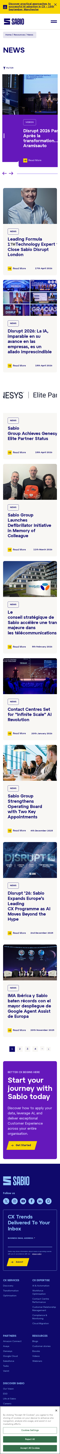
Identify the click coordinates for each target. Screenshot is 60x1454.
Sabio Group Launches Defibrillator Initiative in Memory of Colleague (29, 525)
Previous (4, 173)
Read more (19, 268)
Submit (20, 1262)
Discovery (8, 1286)
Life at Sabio (9, 1399)
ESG (5, 1394)
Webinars (37, 1361)
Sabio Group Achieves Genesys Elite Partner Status (33, 433)
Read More (18, 160)
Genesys (7, 1351)
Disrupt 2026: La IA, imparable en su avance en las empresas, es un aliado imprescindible (30, 341)
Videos (13, 122)
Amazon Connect (12, 1341)
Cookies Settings (30, 1430)
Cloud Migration (40, 1324)
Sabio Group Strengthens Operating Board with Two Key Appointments (25, 806)
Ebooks (36, 1351)
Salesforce (8, 1361)
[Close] (56, 1410)
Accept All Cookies (30, 1448)
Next (11, 173)
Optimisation (9, 1296)
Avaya (6, 1346)
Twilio (6, 1366)
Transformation (11, 1291)
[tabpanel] (30, 120)
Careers (7, 1404)
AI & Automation (40, 1286)
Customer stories (41, 1346)
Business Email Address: (21, 1238)
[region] (30, 1430)
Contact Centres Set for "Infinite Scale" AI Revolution (30, 715)
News (13, 232)
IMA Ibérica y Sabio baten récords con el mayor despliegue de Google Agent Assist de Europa (29, 1006)
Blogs (35, 1341)
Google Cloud (10, 1356)
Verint (6, 1371)
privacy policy (37, 1254)
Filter (9, 68)
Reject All (30, 1439)
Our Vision (8, 1389)
